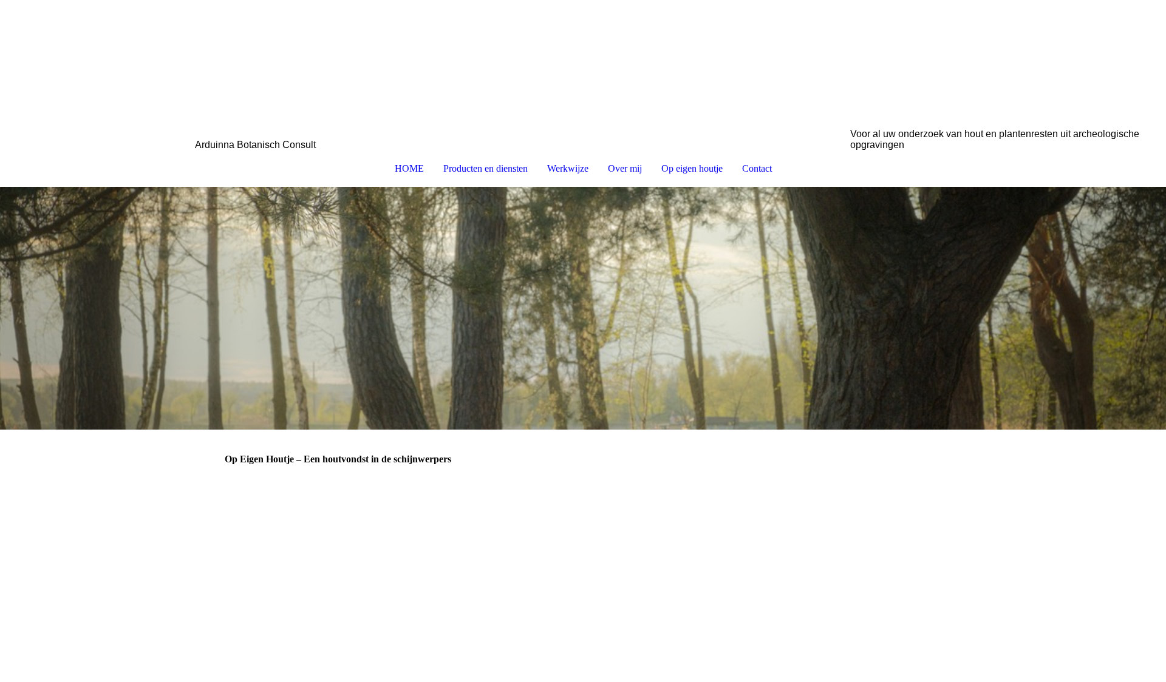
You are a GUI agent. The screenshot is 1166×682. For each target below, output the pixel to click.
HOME (409, 168)
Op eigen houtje (692, 168)
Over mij (625, 168)
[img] (583, 64)
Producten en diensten (485, 168)
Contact (757, 168)
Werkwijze (567, 168)
